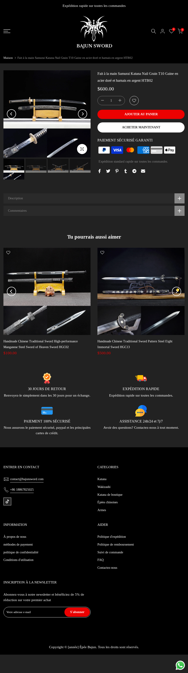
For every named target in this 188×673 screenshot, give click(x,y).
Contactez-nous (107, 567)
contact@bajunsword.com (27, 479)
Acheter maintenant (141, 127)
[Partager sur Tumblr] (126, 171)
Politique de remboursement (115, 544)
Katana (101, 479)
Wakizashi (104, 487)
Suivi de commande (110, 552)
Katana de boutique (109, 494)
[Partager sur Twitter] (108, 171)
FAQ (100, 560)
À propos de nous (14, 536)
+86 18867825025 (22, 489)
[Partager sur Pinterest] (117, 171)
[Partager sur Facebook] (99, 171)
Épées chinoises (107, 502)
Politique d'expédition (111, 536)
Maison (8, 57)
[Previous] (11, 113)
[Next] (82, 113)
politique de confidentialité (20, 552)
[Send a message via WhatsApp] (180, 665)
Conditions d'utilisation (18, 560)
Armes (101, 510)
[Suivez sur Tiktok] (7, 501)
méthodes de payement (18, 544)
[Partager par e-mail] (143, 171)
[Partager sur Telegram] (134, 171)
